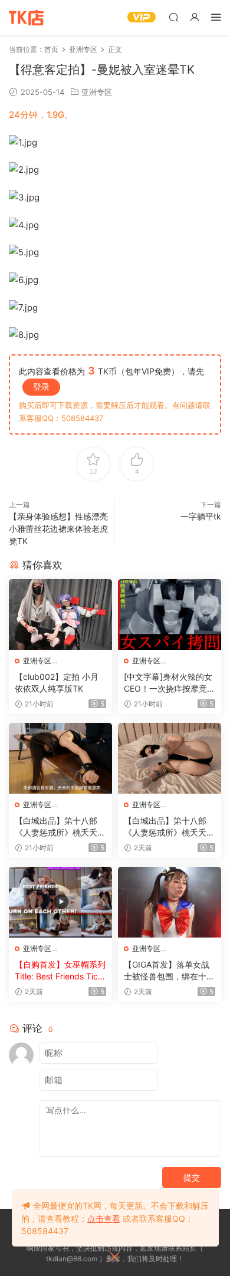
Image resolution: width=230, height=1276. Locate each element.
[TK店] (26, 17)
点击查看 (103, 1218)
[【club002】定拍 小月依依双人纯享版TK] (60, 614)
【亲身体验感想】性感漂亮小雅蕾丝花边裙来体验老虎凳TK (58, 528)
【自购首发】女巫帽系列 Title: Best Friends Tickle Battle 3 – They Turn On (60, 970)
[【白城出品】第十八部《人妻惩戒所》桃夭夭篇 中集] (169, 758)
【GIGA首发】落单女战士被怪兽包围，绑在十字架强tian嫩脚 (169, 970)
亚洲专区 (96, 92)
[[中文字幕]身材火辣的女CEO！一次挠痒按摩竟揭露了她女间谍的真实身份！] (169, 614)
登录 (41, 387)
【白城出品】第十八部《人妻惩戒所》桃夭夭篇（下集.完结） (60, 826)
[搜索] (173, 16)
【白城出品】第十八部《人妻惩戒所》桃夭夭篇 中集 (169, 826)
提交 (191, 1177)
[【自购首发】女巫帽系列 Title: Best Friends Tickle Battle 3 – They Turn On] (60, 902)
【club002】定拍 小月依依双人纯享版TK (56, 682)
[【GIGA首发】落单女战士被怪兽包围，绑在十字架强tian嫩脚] (169, 902)
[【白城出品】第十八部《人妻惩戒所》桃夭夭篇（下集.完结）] (60, 758)
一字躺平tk (200, 516)
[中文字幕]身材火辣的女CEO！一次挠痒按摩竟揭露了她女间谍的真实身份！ (169, 683)
